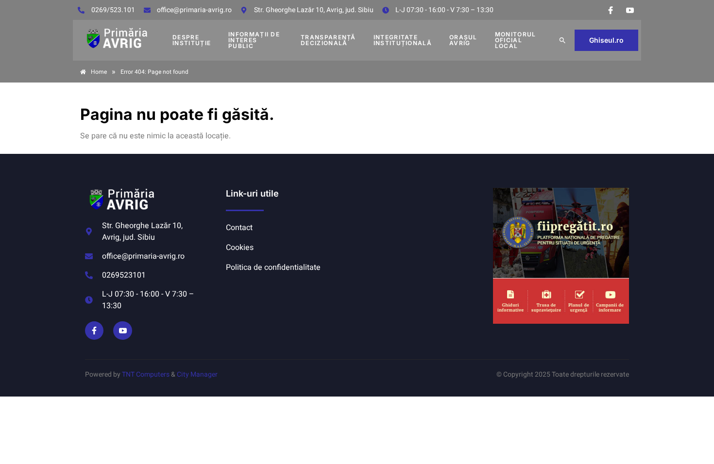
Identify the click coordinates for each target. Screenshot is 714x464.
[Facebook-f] (94, 330)
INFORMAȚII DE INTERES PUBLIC (254, 40)
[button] (562, 40)
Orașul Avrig (463, 40)
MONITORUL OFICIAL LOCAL (515, 40)
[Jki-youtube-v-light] (122, 330)
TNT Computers (146, 374)
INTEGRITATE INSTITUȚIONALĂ (403, 40)
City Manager (197, 374)
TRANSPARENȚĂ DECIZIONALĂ (328, 40)
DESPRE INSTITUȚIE (191, 40)
